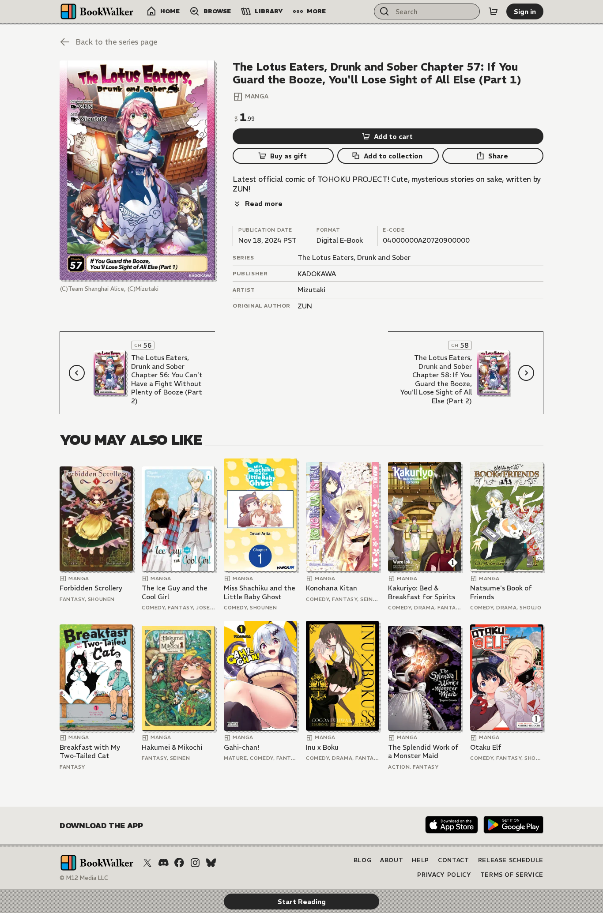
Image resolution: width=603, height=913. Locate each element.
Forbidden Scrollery (91, 588)
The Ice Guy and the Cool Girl (174, 592)
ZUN (305, 306)
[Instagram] (195, 862)
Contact (453, 860)
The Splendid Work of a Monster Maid (423, 751)
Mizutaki (311, 290)
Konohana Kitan (331, 588)
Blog (363, 860)
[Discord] (163, 862)
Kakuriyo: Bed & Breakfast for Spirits (421, 592)
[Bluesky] (211, 862)
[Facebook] (179, 862)
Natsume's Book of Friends (501, 592)
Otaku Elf (485, 747)
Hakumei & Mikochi (172, 747)
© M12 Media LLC (84, 878)
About (391, 860)
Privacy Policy (444, 875)
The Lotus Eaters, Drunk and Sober (354, 257)
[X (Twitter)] (147, 862)
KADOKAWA (317, 274)
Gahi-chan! (241, 747)
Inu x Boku (322, 747)
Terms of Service (511, 875)
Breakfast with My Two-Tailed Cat (90, 751)
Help (420, 860)
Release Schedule (510, 860)
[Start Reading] (137, 170)
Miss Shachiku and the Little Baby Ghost (259, 592)
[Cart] (493, 11)
